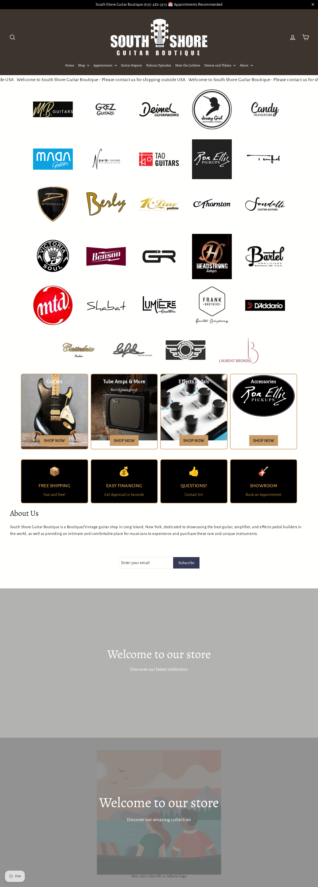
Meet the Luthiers (187, 65)
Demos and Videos (218, 65)
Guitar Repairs (131, 65)
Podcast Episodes (158, 65)
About (244, 65)
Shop (82, 65)
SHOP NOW (54, 440)
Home (69, 65)
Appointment (103, 65)
